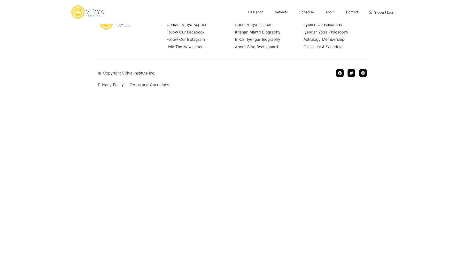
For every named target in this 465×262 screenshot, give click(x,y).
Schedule (306, 12)
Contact (352, 12)
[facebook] (340, 73)
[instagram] (363, 73)
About (330, 12)
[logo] (87, 12)
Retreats (281, 12)
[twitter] (351, 73)
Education (255, 12)
